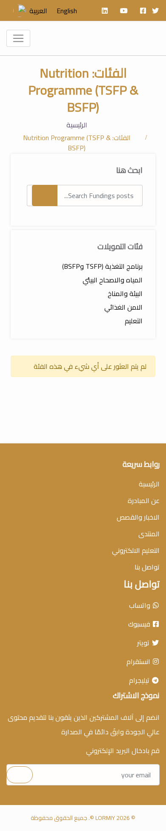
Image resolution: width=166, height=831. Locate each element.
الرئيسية (76, 124)
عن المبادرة (144, 500)
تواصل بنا (147, 567)
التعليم (134, 320)
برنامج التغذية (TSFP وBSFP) (102, 266)
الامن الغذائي (123, 307)
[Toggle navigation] (18, 38)
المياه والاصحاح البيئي (113, 279)
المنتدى (149, 533)
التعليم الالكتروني (136, 550)
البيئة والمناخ (125, 293)
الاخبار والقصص (138, 517)
